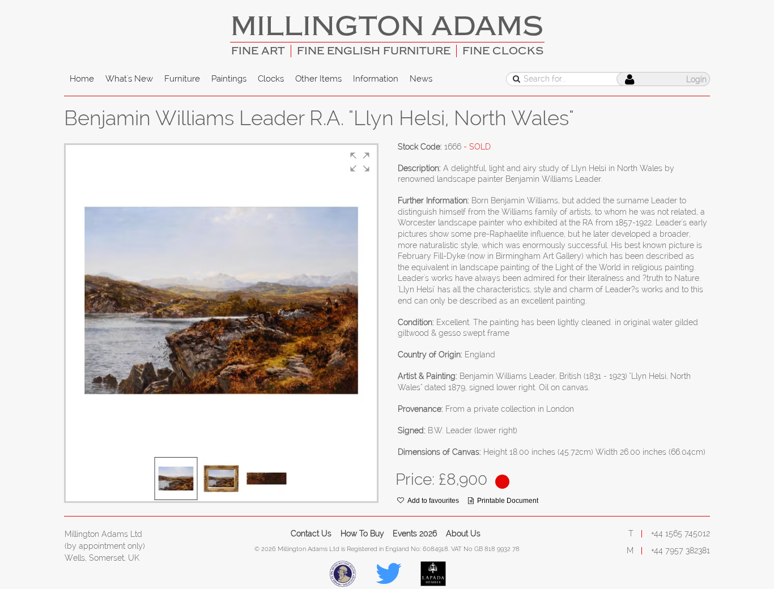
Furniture (182, 79)
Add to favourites (433, 501)
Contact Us (311, 533)
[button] (360, 162)
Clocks (271, 79)
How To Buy (362, 533)
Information (375, 79)
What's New (129, 79)
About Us (463, 533)
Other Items (318, 79)
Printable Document (507, 501)
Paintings (228, 79)
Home (82, 79)
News (421, 79)
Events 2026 (415, 533)
